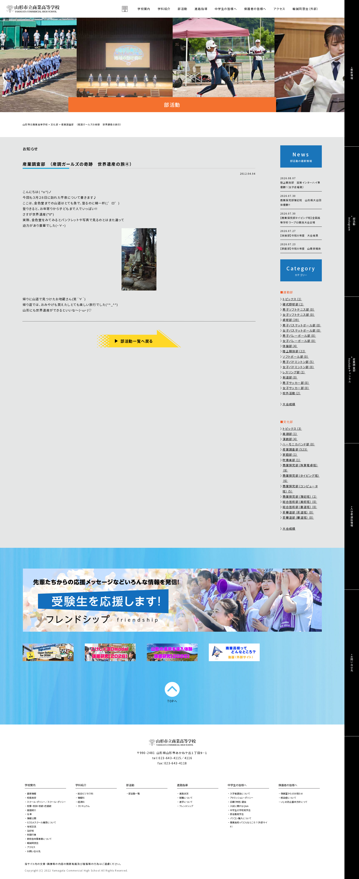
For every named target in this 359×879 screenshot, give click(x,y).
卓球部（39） (291, 320)
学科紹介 (80, 785)
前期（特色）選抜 (238, 801)
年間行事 (31, 834)
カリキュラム (84, 806)
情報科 (81, 797)
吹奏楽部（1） (292, 460)
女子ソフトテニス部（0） (299, 315)
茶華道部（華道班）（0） (298, 517)
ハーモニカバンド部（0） (299, 444)
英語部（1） (290, 434)
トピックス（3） (292, 429)
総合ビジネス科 (85, 793)
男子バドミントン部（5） (298, 362)
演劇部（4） (290, 439)
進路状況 (183, 793)
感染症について (288, 797)
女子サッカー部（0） (296, 388)
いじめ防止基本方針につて (294, 801)
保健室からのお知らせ (292, 793)
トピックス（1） (292, 299)
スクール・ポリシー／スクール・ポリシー (46, 801)
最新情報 (31, 793)
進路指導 (182, 785)
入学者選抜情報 (352, 517)
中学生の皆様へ (237, 785)
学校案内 (30, 785)
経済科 (81, 801)
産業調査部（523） (295, 449)
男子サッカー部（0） (296, 383)
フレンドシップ (186, 806)
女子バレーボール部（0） (299, 341)
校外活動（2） (292, 393)
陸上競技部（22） (294, 351)
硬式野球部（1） (293, 304)
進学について (185, 801)
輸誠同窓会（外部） (305, 9)
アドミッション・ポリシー (241, 797)
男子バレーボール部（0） (299, 335)
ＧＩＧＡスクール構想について (41, 822)
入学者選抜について (240, 793)
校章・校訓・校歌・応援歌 (39, 806)
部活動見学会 (237, 814)
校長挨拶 (31, 797)
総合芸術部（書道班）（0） (300, 507)
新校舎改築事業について (39, 838)
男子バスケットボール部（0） (302, 325)
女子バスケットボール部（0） (302, 330)
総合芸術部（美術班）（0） (300, 502)
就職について (185, 797)
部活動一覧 (134, 793)
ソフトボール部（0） (296, 356)
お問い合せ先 (34, 851)
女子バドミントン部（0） (298, 367)
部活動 (182, 9)
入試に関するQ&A (239, 806)
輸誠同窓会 (32, 843)
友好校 (30, 830)
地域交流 (31, 826)
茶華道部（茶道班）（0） (298, 512)
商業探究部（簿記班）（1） (300, 496)
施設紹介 (31, 810)
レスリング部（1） (294, 372)
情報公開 (31, 818)
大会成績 (289, 404)
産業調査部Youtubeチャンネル (352, 370)
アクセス (279, 9)
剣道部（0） (290, 377)
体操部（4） (290, 346)
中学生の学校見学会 (240, 810)
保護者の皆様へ (287, 785)
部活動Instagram (352, 224)
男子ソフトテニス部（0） (299, 309)
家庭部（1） (290, 454)
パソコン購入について (240, 818)
